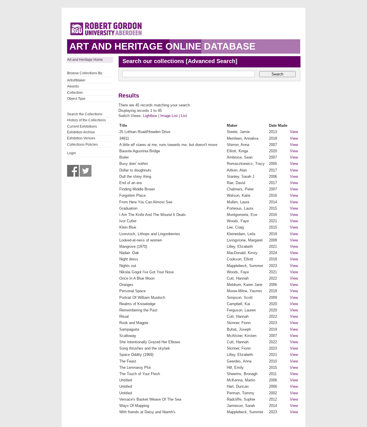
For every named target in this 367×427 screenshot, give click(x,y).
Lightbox (150, 116)
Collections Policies (82, 145)
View (294, 132)
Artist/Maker (76, 80)
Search (277, 74)
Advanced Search (211, 61)
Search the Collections (84, 114)
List (184, 116)
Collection (75, 93)
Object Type (76, 99)
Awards (73, 86)
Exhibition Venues (81, 138)
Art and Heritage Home (85, 60)
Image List (169, 116)
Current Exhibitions (82, 126)
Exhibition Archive (81, 132)
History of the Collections (86, 120)
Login (71, 153)
